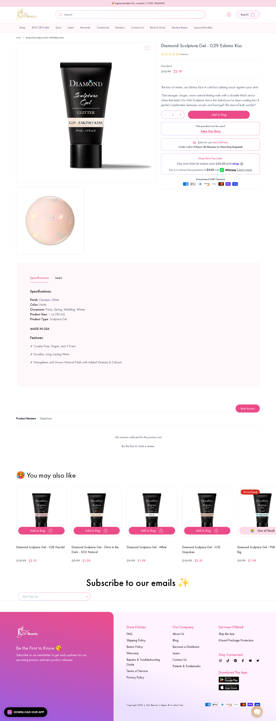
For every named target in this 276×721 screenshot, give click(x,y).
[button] (248, 14)
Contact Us (180, 659)
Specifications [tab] (39, 278)
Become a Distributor (186, 647)
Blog (175, 640)
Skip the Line (226, 634)
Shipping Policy (135, 640)
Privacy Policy (135, 677)
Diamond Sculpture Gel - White (146, 547)
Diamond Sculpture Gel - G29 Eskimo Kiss (45, 37)
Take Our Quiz (210, 131)
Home (18, 37)
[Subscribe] (86, 596)
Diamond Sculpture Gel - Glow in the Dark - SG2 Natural (95, 549)
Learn (176, 653)
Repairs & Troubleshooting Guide (143, 662)
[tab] (26, 419)
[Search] (60, 15)
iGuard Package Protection (236, 640)
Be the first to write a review (138, 446)
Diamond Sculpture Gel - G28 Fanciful (40, 547)
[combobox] (130, 14)
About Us (178, 634)
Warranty (132, 653)
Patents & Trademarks (187, 666)
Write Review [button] (247, 408)
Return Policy (134, 647)
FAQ (129, 634)
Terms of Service (137, 671)
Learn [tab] (58, 278)
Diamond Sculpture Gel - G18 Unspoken (201, 549)
